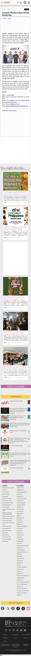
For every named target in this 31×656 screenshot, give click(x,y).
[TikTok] (18, 610)
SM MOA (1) (20, 586)
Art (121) (4, 490)
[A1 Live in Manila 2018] (5, 450)
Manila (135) (20, 496)
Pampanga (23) (21, 550)
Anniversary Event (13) (8, 487)
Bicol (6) (19, 565)
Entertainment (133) (7, 502)
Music (15, 377)
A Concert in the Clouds (16, 468)
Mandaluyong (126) (22, 492)
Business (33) (5, 494)
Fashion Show (7, 343)
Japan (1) (19, 571)
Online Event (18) (6, 526)
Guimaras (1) (20, 569)
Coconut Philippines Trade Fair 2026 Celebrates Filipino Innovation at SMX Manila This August (18, 440)
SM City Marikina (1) (22, 584)
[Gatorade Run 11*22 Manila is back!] (5, 435)
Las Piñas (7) (20, 511)
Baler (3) (19, 515)
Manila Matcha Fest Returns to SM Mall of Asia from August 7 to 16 (18, 454)
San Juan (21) (20, 509)
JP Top (19, 3)
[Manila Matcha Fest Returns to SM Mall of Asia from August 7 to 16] (5, 458)
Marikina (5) (20, 507)
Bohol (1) (19, 520)
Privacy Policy (15, 634)
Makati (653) (20, 487)
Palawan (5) (20, 547)
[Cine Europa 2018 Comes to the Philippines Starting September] (5, 420)
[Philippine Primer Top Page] (5, 4)
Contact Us (25, 638)
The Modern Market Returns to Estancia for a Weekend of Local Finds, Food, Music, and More (15, 194)
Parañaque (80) (21, 505)
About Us (5, 634)
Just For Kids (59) (6, 520)
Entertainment (20, 377)
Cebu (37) (19, 530)
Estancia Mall (13, 202)
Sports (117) (5, 534)
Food (12, 377)
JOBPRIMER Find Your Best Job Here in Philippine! (15, 645)
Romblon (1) (20, 580)
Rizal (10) (19, 554)
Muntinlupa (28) (21, 502)
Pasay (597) (20, 500)
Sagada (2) (19, 556)
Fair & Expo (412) (6, 505)
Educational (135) (6, 500)
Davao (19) (19, 532)
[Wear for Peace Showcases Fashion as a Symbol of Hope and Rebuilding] (15, 330)
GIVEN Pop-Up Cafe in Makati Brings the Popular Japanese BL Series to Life (15, 369)
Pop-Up (18, 202)
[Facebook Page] (2, 609)
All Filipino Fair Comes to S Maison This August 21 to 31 (14, 298)
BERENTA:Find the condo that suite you (5, 645)
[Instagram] (13, 609)
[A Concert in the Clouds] (5, 472)
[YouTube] (25, 630)
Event (9, 18)
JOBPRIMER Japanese (26, 645)
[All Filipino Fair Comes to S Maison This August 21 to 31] (15, 295)
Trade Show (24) (6, 537)
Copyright (5, 638)
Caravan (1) (5, 496)
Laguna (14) (20, 541)
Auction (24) (5, 492)
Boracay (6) (20, 522)
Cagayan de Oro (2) (22, 526)
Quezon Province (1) (22, 552)
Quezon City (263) (21, 498)
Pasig (8, 202)
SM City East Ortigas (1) (23, 582)
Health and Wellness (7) (8, 516)
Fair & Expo (17, 237)
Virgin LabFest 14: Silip (16, 401)
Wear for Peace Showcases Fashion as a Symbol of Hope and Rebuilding (14, 334)
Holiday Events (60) (7, 518)
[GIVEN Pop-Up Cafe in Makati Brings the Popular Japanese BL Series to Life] (15, 365)
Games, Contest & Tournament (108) (7, 513)
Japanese (5, 641)
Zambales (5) (20, 558)
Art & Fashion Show (17, 342)
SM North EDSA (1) (22, 588)
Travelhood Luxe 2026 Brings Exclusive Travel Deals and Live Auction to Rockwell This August (18, 411)
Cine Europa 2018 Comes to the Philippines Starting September (18, 417)
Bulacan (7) (20, 524)
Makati (8, 342)
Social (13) (5, 532)
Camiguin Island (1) (22, 567)
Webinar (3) (5, 541)
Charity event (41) (7, 498)
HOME (4, 18)
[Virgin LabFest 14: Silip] (5, 406)
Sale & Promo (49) (6, 530)
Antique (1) (20, 560)
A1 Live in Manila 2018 (16, 445)
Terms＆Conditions (25, 634)
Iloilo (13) (19, 537)
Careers (15, 638)
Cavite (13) (20, 528)
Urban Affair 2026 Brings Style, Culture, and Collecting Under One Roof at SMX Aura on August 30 (19, 463)
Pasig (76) (19, 494)
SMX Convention (10, 237)
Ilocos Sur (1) (20, 535)
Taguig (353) (20, 490)
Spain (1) (19, 595)
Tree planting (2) (6, 539)
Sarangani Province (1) (22, 590)
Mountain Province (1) (22, 575)
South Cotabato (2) (22, 592)
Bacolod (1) (20, 562)
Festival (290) (5, 507)
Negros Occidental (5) (22, 545)
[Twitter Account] (8, 610)
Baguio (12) (20, 513)
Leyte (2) (19, 543)
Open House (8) (6, 528)
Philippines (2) (20, 577)
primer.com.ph (14, 650)
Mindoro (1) (20, 573)
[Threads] (23, 610)
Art (11, 342)
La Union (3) (20, 539)
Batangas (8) (20, 517)
